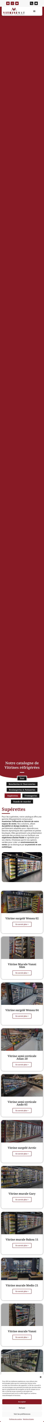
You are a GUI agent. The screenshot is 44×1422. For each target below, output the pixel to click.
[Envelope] (36, 3)
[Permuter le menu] (34, 11)
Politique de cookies (15, 1419)
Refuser (22, 1408)
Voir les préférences (22, 1414)
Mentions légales (28, 1419)
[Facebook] (8, 3)
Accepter (22, 1402)
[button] (40, 1377)
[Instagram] (12, 3)
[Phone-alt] (31, 3)
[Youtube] (17, 3)
